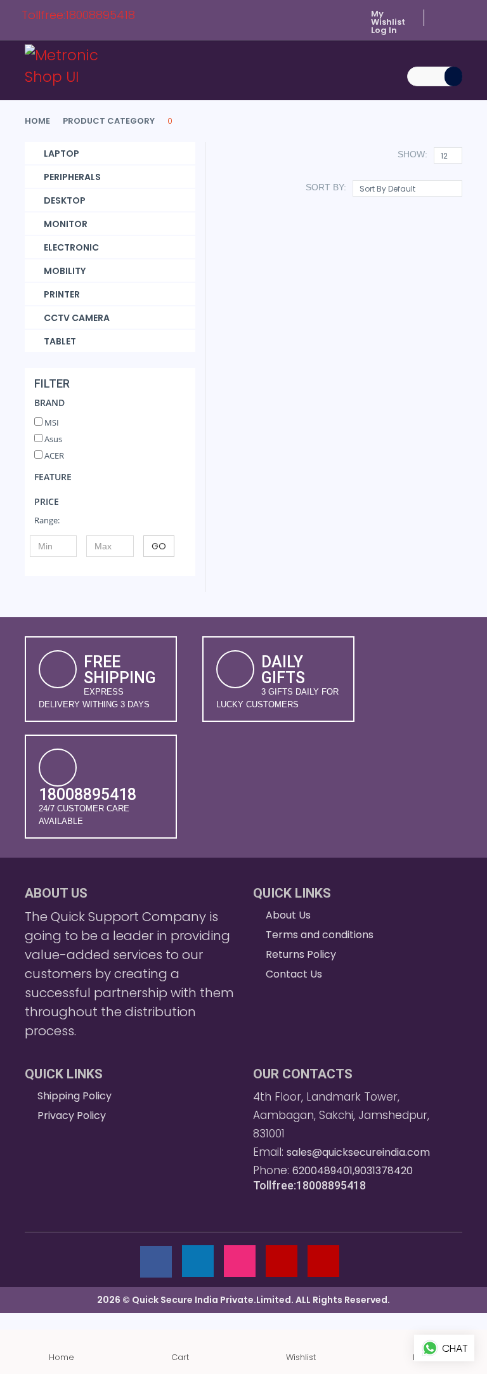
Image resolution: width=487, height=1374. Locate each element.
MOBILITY (65, 271)
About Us (288, 915)
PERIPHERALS (72, 177)
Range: (47, 520)
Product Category (109, 121)
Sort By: (326, 187)
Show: (412, 154)
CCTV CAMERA (77, 317)
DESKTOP (65, 200)
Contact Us (294, 974)
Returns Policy (301, 954)
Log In (384, 30)
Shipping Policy (74, 1096)
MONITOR (66, 224)
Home (37, 121)
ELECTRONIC (71, 247)
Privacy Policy (71, 1115)
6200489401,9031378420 (352, 1170)
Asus (52, 439)
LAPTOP (61, 153)
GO (159, 546)
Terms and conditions (319, 934)
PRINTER (62, 294)
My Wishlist (388, 18)
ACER (53, 455)
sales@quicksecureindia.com (358, 1152)
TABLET (60, 341)
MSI (50, 422)
